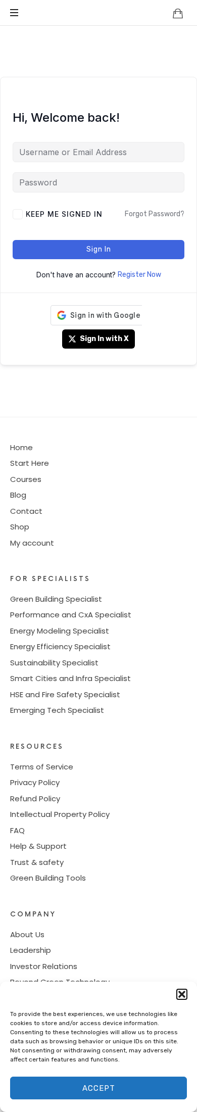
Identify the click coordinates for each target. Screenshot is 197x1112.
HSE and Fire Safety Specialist (65, 694)
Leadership (30, 950)
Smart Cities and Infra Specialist (70, 678)
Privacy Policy (35, 782)
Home (21, 447)
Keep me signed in (64, 214)
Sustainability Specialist (54, 662)
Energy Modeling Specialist (59, 630)
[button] (182, 994)
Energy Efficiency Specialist (60, 646)
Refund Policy (35, 798)
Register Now (139, 274)
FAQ (17, 830)
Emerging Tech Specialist (57, 710)
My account (32, 543)
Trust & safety (37, 862)
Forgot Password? (154, 214)
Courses (25, 479)
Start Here (29, 463)
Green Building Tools (48, 878)
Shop (19, 526)
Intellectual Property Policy (60, 814)
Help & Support (38, 846)
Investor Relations (43, 966)
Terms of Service (41, 766)
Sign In (98, 249)
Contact (26, 511)
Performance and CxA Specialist (70, 614)
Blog (18, 495)
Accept (98, 1088)
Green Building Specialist (56, 599)
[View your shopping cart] (178, 13)
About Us (27, 934)
